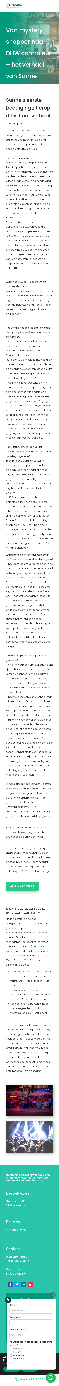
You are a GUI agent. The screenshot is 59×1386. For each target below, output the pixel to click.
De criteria (39, 946)
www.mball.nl (27, 1177)
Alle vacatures (22, 886)
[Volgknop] (10, 1284)
